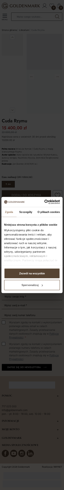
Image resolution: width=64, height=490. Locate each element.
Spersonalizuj (30, 285)
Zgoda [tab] (9, 211)
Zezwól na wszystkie (32, 273)
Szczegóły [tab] (25, 211)
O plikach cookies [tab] (49, 211)
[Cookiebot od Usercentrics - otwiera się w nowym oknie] (45, 202)
